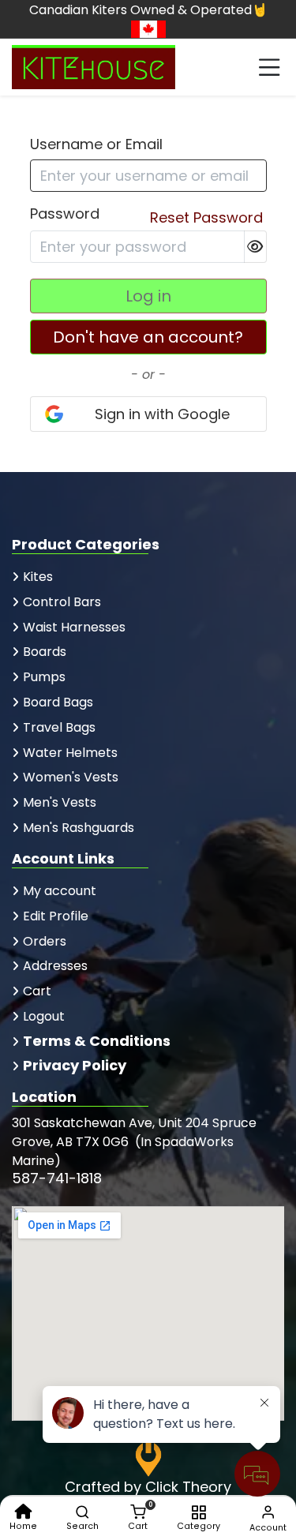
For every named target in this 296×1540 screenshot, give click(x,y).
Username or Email (96, 144)
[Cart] (138, 1512)
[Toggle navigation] (269, 66)
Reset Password (206, 217)
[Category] (198, 1512)
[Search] (82, 1512)
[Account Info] (267, 1512)
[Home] (23, 1512)
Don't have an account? (148, 337)
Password (64, 213)
